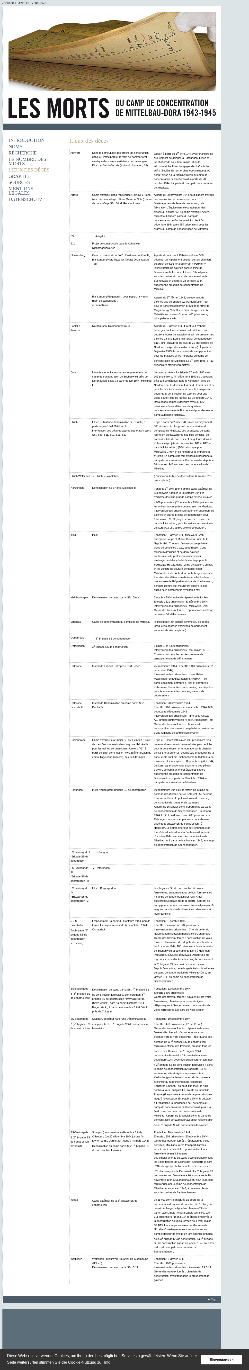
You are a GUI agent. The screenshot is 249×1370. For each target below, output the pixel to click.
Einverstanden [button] (222, 1359)
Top (213, 1299)
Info (107, 1362)
